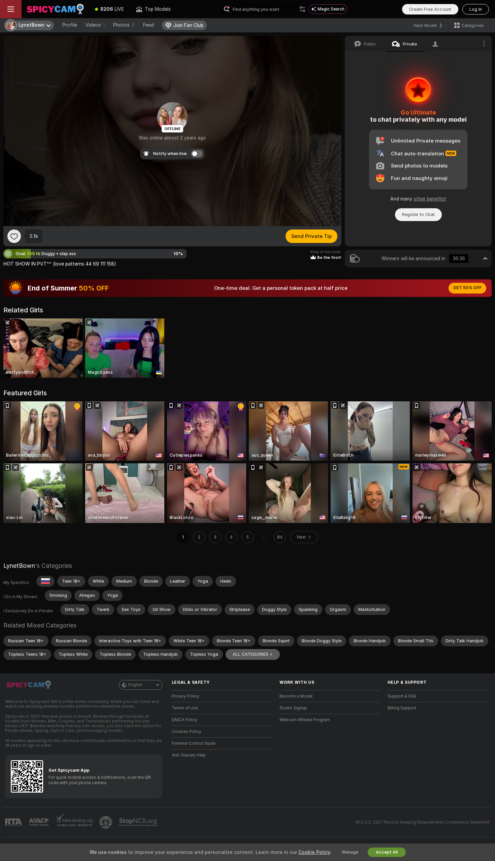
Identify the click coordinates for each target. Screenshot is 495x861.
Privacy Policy (185, 696)
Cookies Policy (186, 731)
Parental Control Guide (194, 743)
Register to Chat (418, 214)
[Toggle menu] (11, 9)
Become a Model (295, 696)
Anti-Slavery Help (189, 755)
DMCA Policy (184, 719)
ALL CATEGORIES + (253, 654)
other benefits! (430, 199)
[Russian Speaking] (45, 581)
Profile (69, 25)
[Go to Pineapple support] (106, 822)
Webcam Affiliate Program (304, 719)
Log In (475, 9)
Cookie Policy (314, 852)
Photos (124, 25)
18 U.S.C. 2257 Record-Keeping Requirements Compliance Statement (422, 822)
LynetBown (19, 565)
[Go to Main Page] (55, 9)
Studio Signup (293, 708)
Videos (95, 25)
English (135, 684)
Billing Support (402, 708)
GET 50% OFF (467, 287)
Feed (148, 25)
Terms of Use (185, 708)
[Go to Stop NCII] (139, 822)
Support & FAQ (402, 696)
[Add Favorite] (14, 236)
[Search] (302, 9)
